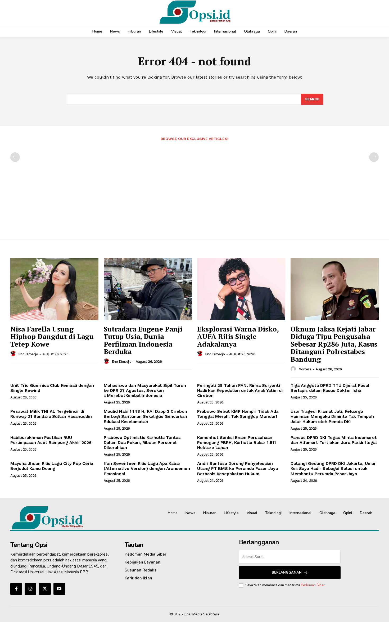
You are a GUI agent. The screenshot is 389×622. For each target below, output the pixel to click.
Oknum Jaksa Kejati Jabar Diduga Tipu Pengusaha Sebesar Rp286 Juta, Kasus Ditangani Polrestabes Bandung (334, 344)
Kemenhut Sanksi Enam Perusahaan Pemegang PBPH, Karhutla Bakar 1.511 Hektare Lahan (236, 442)
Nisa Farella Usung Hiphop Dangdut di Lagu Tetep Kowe (51, 336)
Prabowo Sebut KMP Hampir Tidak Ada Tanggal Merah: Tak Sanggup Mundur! (237, 414)
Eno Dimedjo (28, 354)
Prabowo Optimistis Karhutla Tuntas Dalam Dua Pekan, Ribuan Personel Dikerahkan (142, 442)
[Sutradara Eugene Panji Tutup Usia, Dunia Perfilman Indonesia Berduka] (148, 289)
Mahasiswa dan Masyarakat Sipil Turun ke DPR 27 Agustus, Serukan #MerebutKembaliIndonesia (145, 390)
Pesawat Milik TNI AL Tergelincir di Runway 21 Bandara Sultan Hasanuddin (51, 414)
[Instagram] (30, 589)
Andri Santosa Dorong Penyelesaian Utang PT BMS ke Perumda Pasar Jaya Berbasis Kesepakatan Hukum (237, 468)
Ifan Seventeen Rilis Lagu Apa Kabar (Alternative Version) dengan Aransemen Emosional (147, 468)
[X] (45, 589)
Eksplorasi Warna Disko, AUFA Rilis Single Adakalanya (238, 336)
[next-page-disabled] (374, 157)
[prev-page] (15, 157)
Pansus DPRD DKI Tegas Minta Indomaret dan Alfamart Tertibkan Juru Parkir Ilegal (334, 440)
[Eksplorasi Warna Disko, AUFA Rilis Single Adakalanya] (241, 289)
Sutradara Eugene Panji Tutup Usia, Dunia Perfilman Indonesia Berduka (143, 340)
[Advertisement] (194, 188)
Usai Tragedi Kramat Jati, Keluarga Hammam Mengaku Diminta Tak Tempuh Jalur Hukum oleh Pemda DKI (332, 416)
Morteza (304, 369)
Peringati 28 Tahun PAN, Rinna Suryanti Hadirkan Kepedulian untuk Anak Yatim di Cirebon (240, 390)
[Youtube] (59, 589)
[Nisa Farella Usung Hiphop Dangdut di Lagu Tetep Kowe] (54, 289)
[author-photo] (13, 354)
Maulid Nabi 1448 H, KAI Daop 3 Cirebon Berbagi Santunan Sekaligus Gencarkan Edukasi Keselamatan (145, 416)
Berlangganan (287, 572)
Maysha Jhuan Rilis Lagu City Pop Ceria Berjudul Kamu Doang (51, 466)
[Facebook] (16, 589)
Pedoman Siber (313, 585)
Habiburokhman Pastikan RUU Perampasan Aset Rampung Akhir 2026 (51, 440)
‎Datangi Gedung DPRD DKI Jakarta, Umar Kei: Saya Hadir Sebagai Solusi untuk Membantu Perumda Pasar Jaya (333, 468)
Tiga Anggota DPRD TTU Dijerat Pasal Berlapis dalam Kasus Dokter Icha (330, 388)
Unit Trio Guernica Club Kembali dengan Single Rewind (52, 388)
